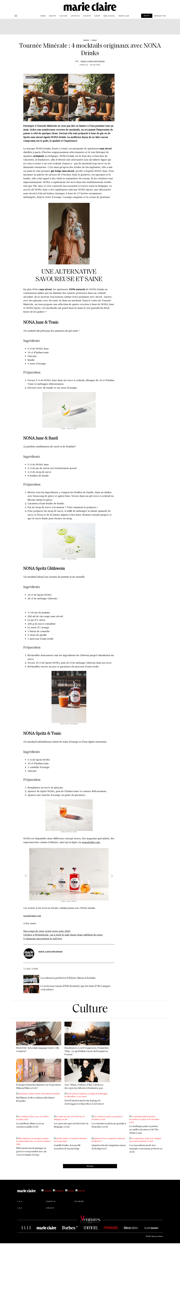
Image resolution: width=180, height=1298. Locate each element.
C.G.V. (19, 1208)
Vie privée (79, 1201)
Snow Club (123, 16)
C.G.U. (20, 1201)
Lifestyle (75, 16)
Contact (50, 1208)
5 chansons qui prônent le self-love (42, 938)
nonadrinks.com (32, 915)
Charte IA (50, 1201)
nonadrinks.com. (91, 842)
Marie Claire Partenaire (93, 61)
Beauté (52, 16)
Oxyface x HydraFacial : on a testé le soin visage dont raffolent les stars (63, 934)
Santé (97, 16)
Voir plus (89, 1166)
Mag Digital (109, 16)
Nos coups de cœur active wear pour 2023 (46, 931)
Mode (43, 16)
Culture (63, 16)
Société (87, 16)
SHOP (147, 15)
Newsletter (160, 16)
